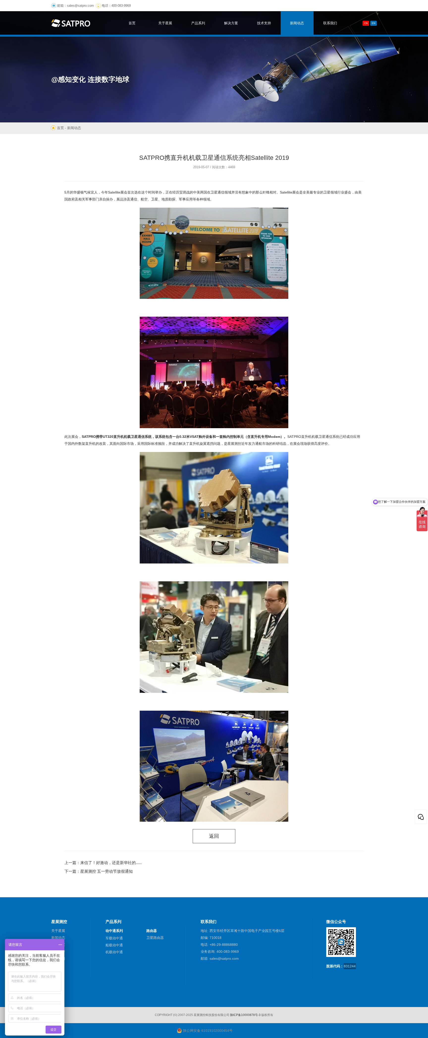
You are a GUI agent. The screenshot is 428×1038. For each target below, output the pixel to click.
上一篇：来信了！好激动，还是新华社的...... (103, 863)
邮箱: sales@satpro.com (220, 958)
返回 (214, 836)
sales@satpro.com (80, 5)
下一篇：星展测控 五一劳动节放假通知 (98, 871)
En (373, 23)
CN (366, 23)
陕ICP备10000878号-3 (245, 1015)
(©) (175, 1015)
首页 (60, 128)
